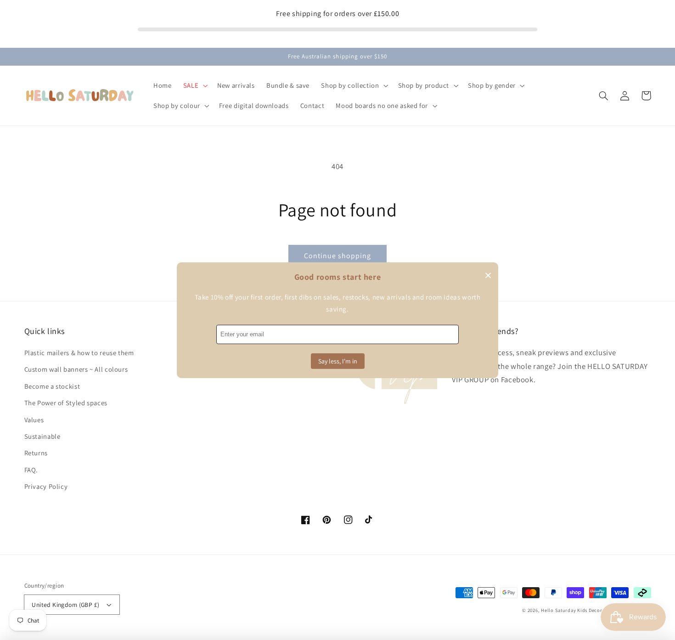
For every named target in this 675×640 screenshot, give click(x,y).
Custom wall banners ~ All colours (76, 369)
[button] (603, 95)
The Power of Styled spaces (65, 402)
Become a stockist (52, 386)
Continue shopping (337, 256)
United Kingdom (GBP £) (65, 604)
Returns (36, 452)
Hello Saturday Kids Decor (571, 610)
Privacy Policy (46, 486)
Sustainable (42, 436)
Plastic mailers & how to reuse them (79, 352)
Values (34, 419)
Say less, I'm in (337, 361)
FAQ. (31, 469)
